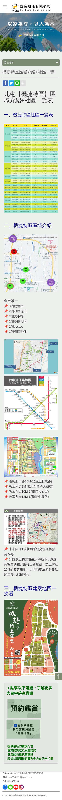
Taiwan (6, 773)
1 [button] (29, 45)
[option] (31, 32)
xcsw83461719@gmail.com (20, 777)
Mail (5, 777)
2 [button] (32, 45)
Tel (4, 781)
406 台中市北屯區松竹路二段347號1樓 (26, 773)
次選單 (10, 62)
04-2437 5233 (13, 781)
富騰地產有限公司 (31, 8)
